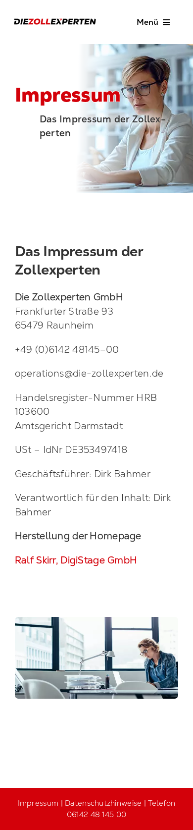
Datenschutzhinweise (103, 803)
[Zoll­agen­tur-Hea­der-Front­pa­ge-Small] (96, 621)
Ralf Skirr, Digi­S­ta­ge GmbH (76, 560)
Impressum (38, 803)
